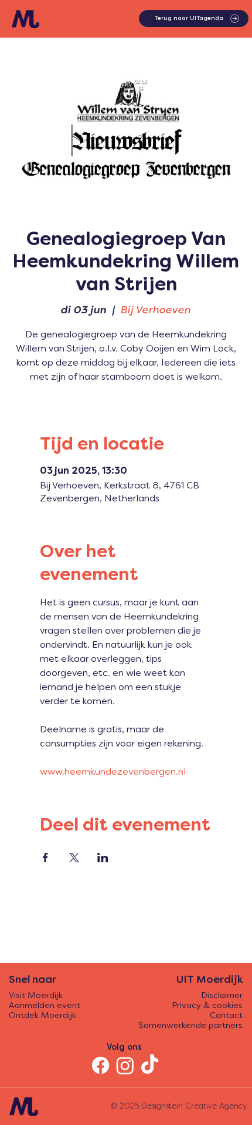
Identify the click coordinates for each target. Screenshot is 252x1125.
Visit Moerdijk (36, 996)
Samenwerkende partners (190, 1026)
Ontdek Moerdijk (42, 1016)
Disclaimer (222, 996)
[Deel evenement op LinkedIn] (102, 857)
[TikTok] (149, 1065)
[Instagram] (125, 1065)
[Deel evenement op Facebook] (45, 857)
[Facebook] (100, 1065)
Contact (226, 1016)
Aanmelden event (44, 1006)
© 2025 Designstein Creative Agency (178, 1106)
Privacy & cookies (207, 1006)
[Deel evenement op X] (74, 857)
